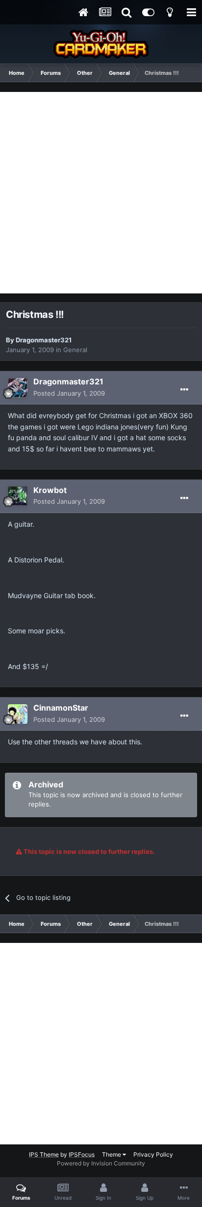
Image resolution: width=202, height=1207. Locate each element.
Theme (112, 1154)
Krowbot (50, 490)
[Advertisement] (101, 192)
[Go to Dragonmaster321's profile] (17, 388)
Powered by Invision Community (101, 1163)
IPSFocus (82, 1154)
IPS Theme (44, 1154)
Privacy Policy (153, 1154)
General (75, 350)
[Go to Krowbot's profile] (17, 496)
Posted (69, 393)
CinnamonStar (60, 708)
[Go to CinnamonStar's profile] (17, 714)
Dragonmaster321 (44, 340)
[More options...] (184, 390)
